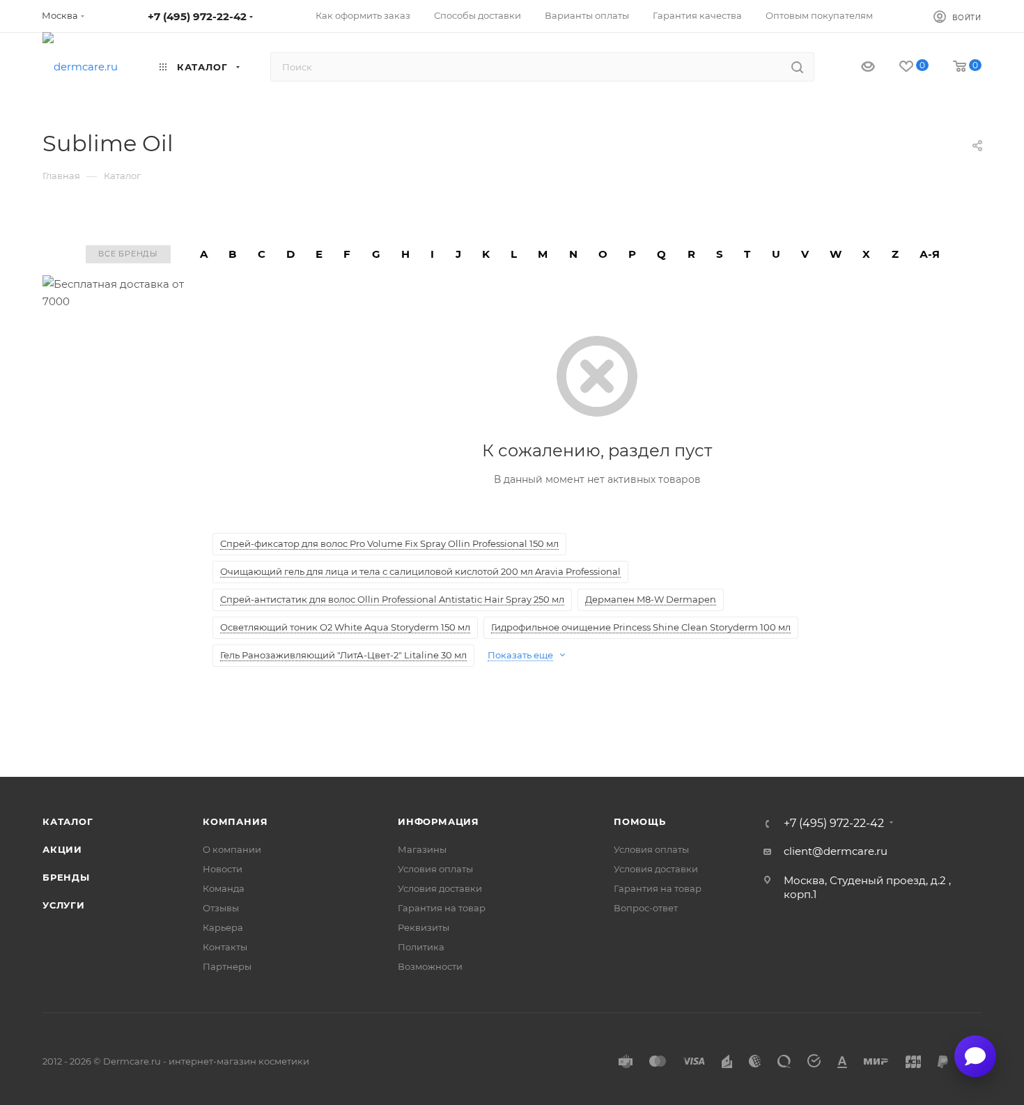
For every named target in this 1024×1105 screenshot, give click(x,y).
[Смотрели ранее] (856, 67)
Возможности (430, 966)
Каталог (67, 821)
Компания (235, 821)
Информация (438, 821)
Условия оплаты (435, 868)
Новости (222, 868)
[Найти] (797, 67)
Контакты (225, 946)
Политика (421, 946)
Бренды (66, 877)
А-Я (930, 254)
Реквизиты (423, 927)
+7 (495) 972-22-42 (197, 16)
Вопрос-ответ (646, 907)
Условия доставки (440, 888)
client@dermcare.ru (835, 851)
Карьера (223, 927)
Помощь (640, 821)
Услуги (63, 905)
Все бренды (128, 253)
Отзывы (221, 907)
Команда (224, 888)
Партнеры (227, 966)
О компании (232, 849)
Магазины (422, 849)
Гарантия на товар (442, 907)
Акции (62, 849)
